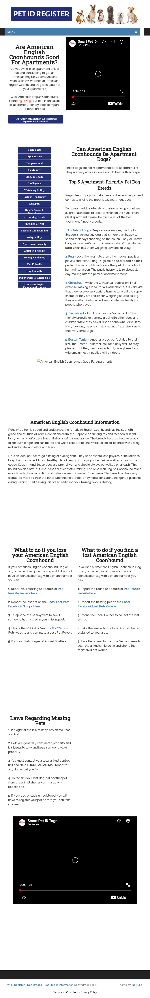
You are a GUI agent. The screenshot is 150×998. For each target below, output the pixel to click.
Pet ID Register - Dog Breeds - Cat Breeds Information (39, 984)
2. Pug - (70, 256)
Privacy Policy (89, 992)
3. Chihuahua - (74, 282)
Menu (11, 32)
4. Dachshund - (75, 313)
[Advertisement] (51, 133)
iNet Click (137, 984)
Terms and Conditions (65, 992)
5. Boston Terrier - (77, 339)
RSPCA (57, 628)
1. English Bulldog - (78, 230)
